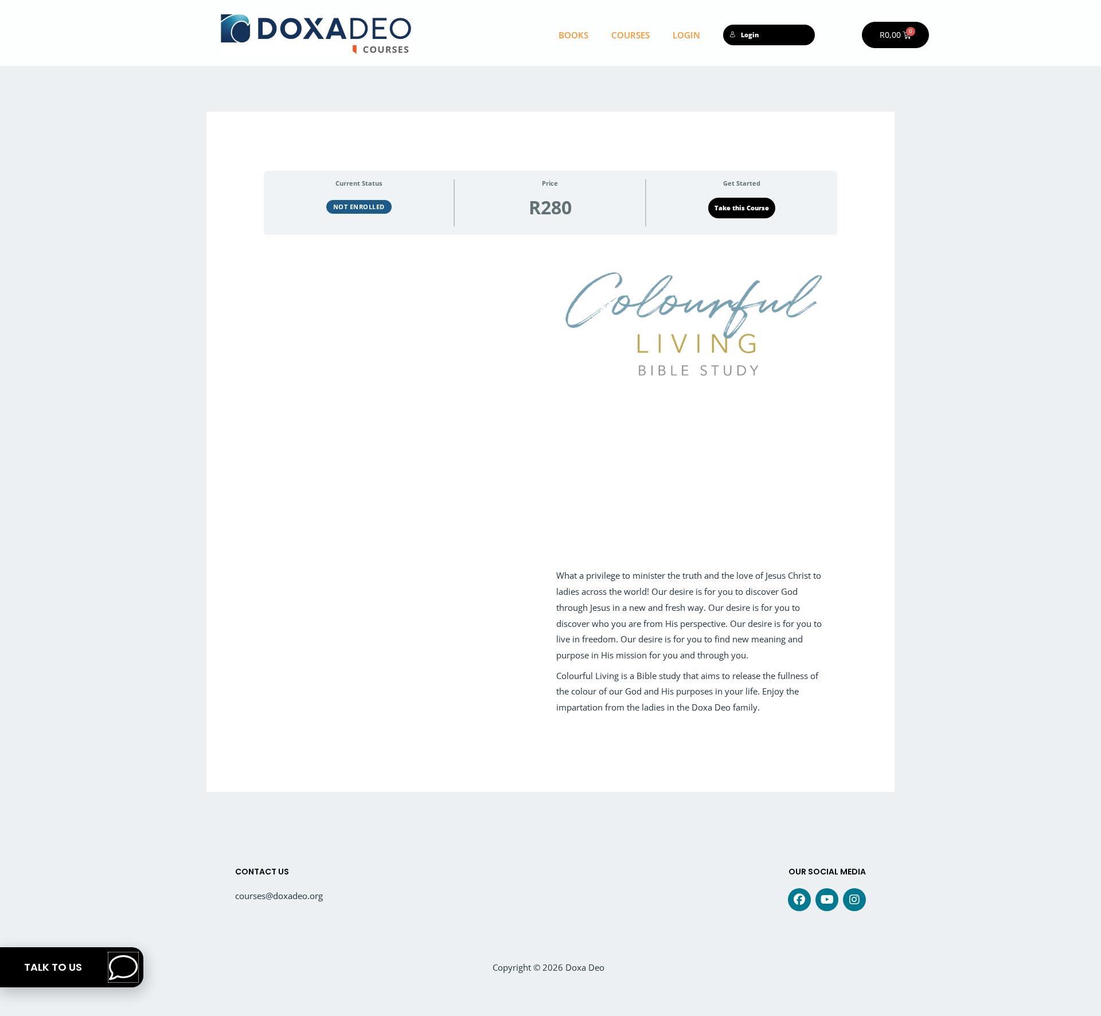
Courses (630, 35)
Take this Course (742, 207)
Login (686, 35)
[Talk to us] (123, 967)
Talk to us (53, 967)
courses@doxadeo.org (279, 895)
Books (573, 35)
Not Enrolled (359, 206)
